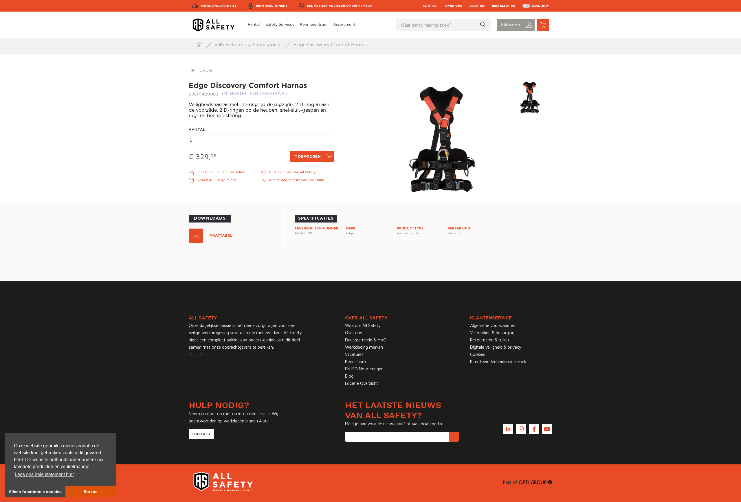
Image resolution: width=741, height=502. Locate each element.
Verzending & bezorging (492, 332)
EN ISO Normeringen (364, 368)
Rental (254, 25)
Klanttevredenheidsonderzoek (498, 361)
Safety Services (279, 25)
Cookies (477, 354)
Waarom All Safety (363, 325)
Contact (430, 5)
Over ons (453, 5)
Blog (349, 376)
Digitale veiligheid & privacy (495, 347)
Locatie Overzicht (361, 383)
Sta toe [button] (91, 491)
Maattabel (221, 235)
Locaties (477, 5)
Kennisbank (355, 361)
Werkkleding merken (364, 347)
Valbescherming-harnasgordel (249, 45)
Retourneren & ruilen (489, 339)
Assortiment (344, 25)
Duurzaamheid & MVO (365, 339)
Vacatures (354, 354)
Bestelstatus (503, 5)
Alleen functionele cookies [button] (35, 491)
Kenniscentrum (313, 25)
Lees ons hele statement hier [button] (44, 474)
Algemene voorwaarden (492, 325)
